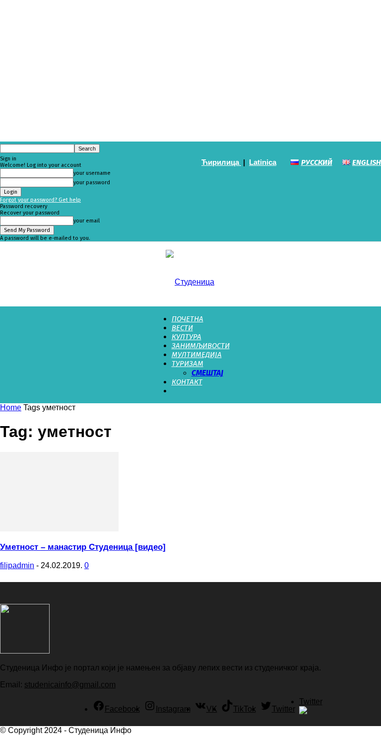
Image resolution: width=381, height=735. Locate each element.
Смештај (207, 372)
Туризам (187, 363)
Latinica (262, 162)
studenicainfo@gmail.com (70, 684)
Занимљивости (201, 345)
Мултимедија (197, 354)
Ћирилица (221, 162)
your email (86, 221)
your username (92, 173)
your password (91, 182)
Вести (182, 327)
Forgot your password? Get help (40, 200)
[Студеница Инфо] (190, 274)
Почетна (187, 318)
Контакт (187, 381)
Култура (186, 336)
